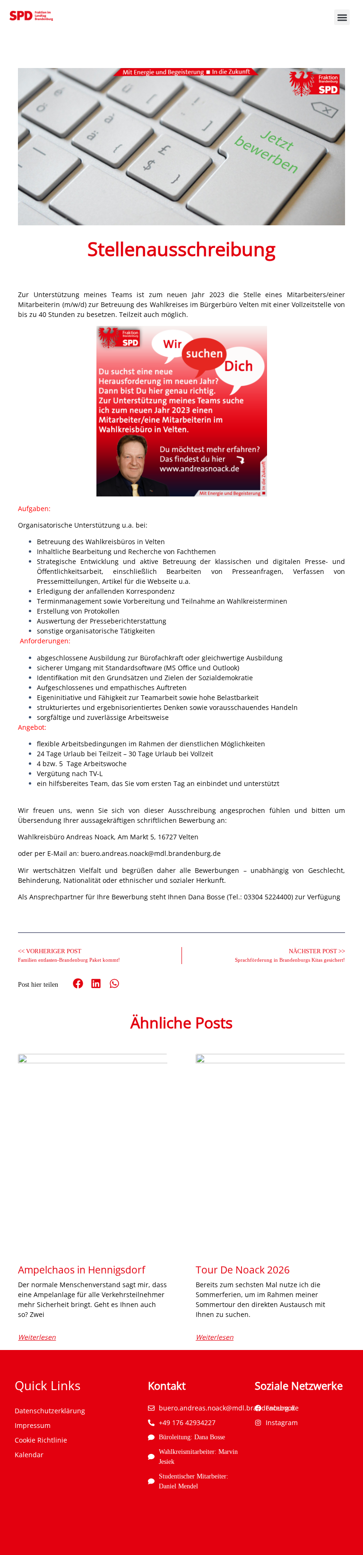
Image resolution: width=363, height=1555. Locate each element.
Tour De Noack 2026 (243, 1269)
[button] (342, 17)
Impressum (33, 1425)
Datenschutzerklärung (50, 1410)
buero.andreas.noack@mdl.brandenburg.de (151, 853)
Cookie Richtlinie (41, 1439)
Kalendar (29, 1454)
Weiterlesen (37, 1337)
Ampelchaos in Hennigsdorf (81, 1269)
